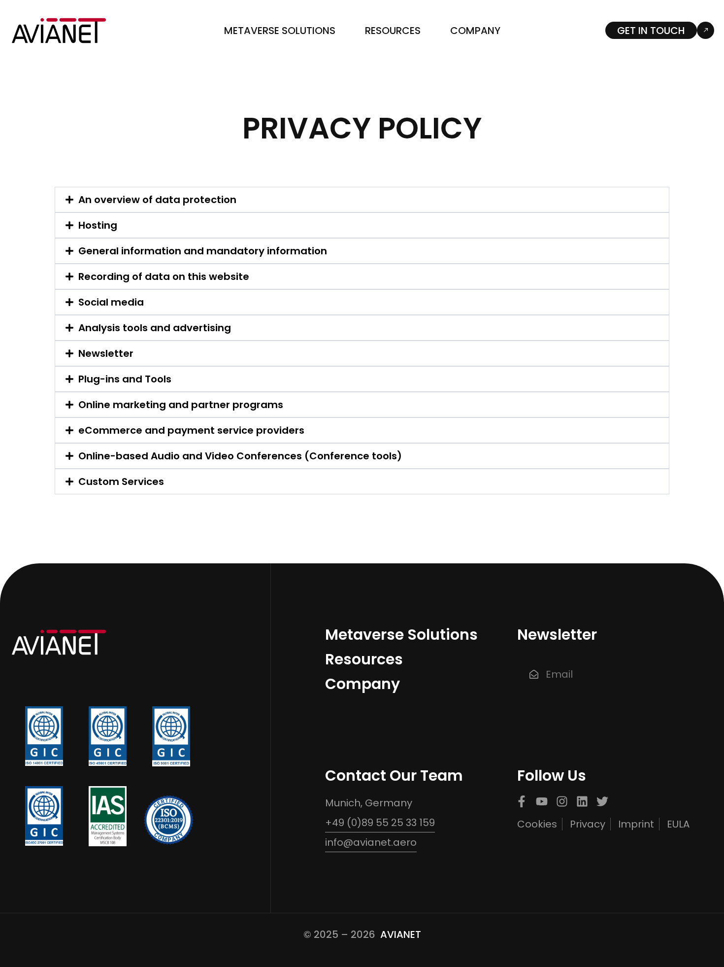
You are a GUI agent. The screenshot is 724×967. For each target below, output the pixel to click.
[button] (362, 199)
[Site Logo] (59, 30)
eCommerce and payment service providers (191, 430)
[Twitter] (602, 801)
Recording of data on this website (163, 276)
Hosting (97, 225)
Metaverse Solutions (279, 30)
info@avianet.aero (371, 842)
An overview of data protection (157, 200)
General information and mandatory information (202, 251)
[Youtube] (541, 801)
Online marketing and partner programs (180, 405)
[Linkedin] (582, 801)
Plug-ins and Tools (124, 379)
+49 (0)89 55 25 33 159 (380, 822)
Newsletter (105, 353)
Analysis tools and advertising (154, 328)
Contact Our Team (394, 775)
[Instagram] (562, 801)
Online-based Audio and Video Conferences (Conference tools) (240, 456)
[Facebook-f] (521, 801)
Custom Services (121, 481)
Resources (393, 30)
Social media (111, 302)
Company (475, 30)
